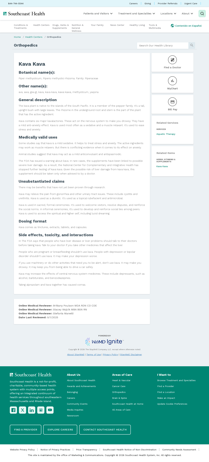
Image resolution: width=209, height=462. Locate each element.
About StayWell (75, 354)
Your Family (97, 25)
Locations (167, 13)
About (185, 13)
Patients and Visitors (96, 13)
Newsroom (73, 415)
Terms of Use (93, 354)
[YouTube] (50, 410)
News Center (117, 25)
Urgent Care (190, 3)
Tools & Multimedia (155, 26)
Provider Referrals (167, 3)
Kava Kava (162, 166)
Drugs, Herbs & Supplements (60, 26)
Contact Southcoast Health (105, 429)
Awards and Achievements (81, 386)
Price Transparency (86, 449)
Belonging (72, 392)
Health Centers (41, 25)
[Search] (202, 13)
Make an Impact (166, 398)
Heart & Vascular (121, 380)
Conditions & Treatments (21, 26)
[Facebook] (13, 410)
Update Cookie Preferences (172, 404)
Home (17, 37)
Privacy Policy (110, 354)
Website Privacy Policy (22, 449)
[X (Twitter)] (22, 410)
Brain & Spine (119, 398)
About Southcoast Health (81, 380)
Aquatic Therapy (165, 134)
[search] (162, 45)
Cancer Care (118, 386)
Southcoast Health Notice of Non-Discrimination (129, 449)
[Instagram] (40, 410)
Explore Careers (60, 429)
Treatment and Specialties (134, 13)
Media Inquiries (75, 409)
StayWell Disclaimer (131, 354)
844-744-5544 (16, 3)
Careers (133, 3)
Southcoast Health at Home (127, 404)
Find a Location (166, 392)
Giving (148, 3)
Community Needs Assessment (179, 449)
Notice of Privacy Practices (55, 449)
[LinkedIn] (31, 410)
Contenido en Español (188, 25)
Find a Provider (165, 386)
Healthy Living (137, 25)
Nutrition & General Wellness (77, 28)
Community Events (77, 404)
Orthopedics (54, 37)
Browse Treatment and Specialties (176, 380)
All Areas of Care (121, 409)
